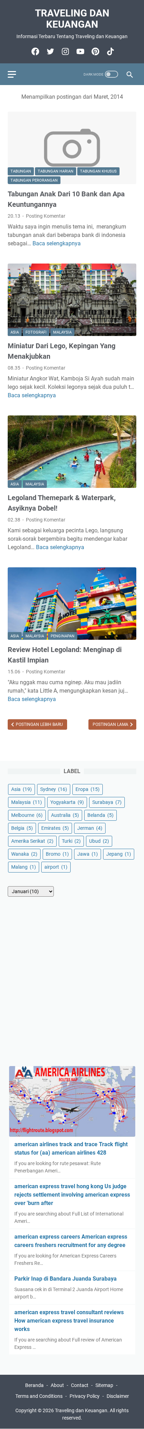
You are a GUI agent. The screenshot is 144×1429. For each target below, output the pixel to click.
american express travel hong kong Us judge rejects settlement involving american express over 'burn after (72, 1194)
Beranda (34, 1385)
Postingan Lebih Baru (39, 724)
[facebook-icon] (34, 51)
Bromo (57, 854)
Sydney (53, 789)
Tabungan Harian (55, 171)
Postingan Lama (111, 724)
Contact (79, 1385)
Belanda (100, 815)
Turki (71, 841)
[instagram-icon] (64, 51)
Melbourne (27, 815)
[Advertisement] (72, 981)
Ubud (99, 841)
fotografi (36, 332)
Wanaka (24, 854)
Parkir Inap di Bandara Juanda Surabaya (65, 1278)
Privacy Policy (85, 1396)
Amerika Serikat (32, 841)
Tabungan (20, 171)
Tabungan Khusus (98, 171)
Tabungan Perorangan (34, 180)
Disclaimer (118, 1396)
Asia (14, 332)
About (57, 1385)
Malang (23, 867)
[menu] (16, 74)
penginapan (62, 636)
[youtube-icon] (79, 51)
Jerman (89, 828)
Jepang (118, 854)
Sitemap (104, 1385)
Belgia (22, 828)
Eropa (87, 789)
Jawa (87, 854)
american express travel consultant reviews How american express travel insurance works (69, 1320)
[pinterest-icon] (94, 51)
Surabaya (107, 802)
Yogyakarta (67, 802)
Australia (65, 815)
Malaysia (62, 332)
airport (55, 867)
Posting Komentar (45, 216)
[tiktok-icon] (109, 51)
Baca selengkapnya (57, 243)
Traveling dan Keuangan (72, 18)
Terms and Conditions (39, 1396)
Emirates (55, 828)
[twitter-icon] (49, 51)
